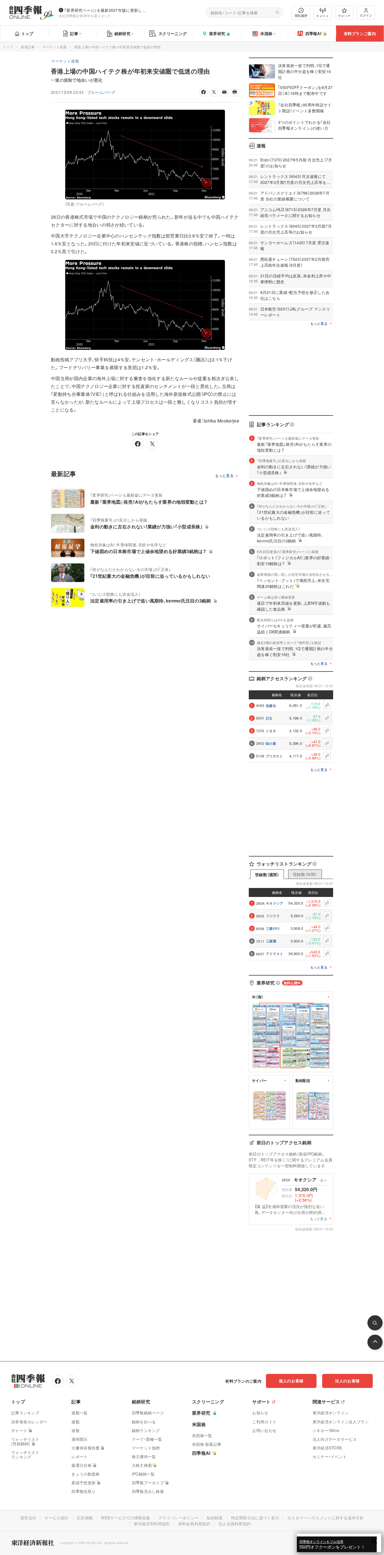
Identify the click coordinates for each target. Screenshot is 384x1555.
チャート (322, 15)
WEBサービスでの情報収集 (125, 1517)
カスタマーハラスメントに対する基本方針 (325, 1517)
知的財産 (215, 1517)
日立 (269, 718)
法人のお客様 (347, 1380)
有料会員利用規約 (194, 1523)
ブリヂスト (274, 756)
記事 (74, 33)
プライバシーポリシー (178, 1517)
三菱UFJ (273, 928)
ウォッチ (344, 15)
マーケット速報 (54, 46)
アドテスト (274, 953)
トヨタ (271, 730)
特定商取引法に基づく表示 (255, 1517)
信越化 (271, 705)
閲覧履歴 (301, 15)
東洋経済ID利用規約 (152, 1523)
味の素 (271, 743)
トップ (27, 33)
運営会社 (28, 1517)
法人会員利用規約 (234, 1523)
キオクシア (274, 903)
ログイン (366, 15)
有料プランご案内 (360, 33)
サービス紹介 (56, 1517)
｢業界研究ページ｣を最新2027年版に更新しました (106, 10)
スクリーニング (173, 33)
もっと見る (224, 476)
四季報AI (313, 33)
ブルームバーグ (101, 92)
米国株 (266, 33)
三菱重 (271, 941)
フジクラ (273, 915)
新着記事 (28, 46)
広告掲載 (85, 1517)
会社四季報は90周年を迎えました (85, 15)
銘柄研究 (122, 33)
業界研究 (217, 33)
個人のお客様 (291, 1380)
